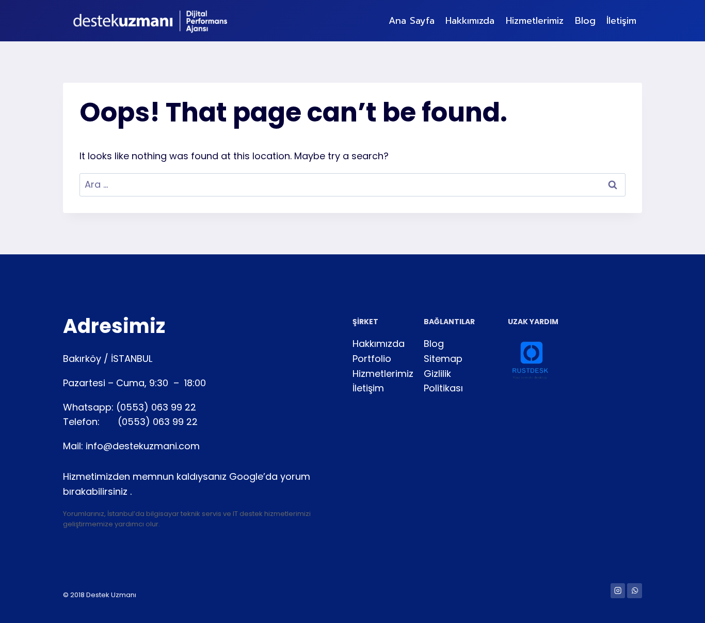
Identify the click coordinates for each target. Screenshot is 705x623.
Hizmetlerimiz (535, 20)
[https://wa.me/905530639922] (634, 590)
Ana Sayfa (412, 20)
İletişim (621, 20)
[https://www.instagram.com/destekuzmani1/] (618, 590)
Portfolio (371, 358)
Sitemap (443, 358)
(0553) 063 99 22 (156, 407)
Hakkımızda (469, 20)
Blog (585, 20)
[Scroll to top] (23, 604)
